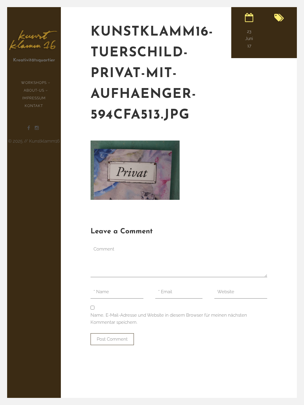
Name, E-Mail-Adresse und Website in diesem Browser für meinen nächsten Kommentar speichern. (169, 318)
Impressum (34, 98)
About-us (34, 90)
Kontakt (34, 106)
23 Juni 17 (249, 38)
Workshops (34, 83)
